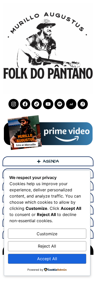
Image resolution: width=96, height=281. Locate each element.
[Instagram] (13, 104)
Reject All (47, 246)
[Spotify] (60, 104)
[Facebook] (25, 104)
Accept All (47, 258)
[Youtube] (48, 104)
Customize (47, 233)
